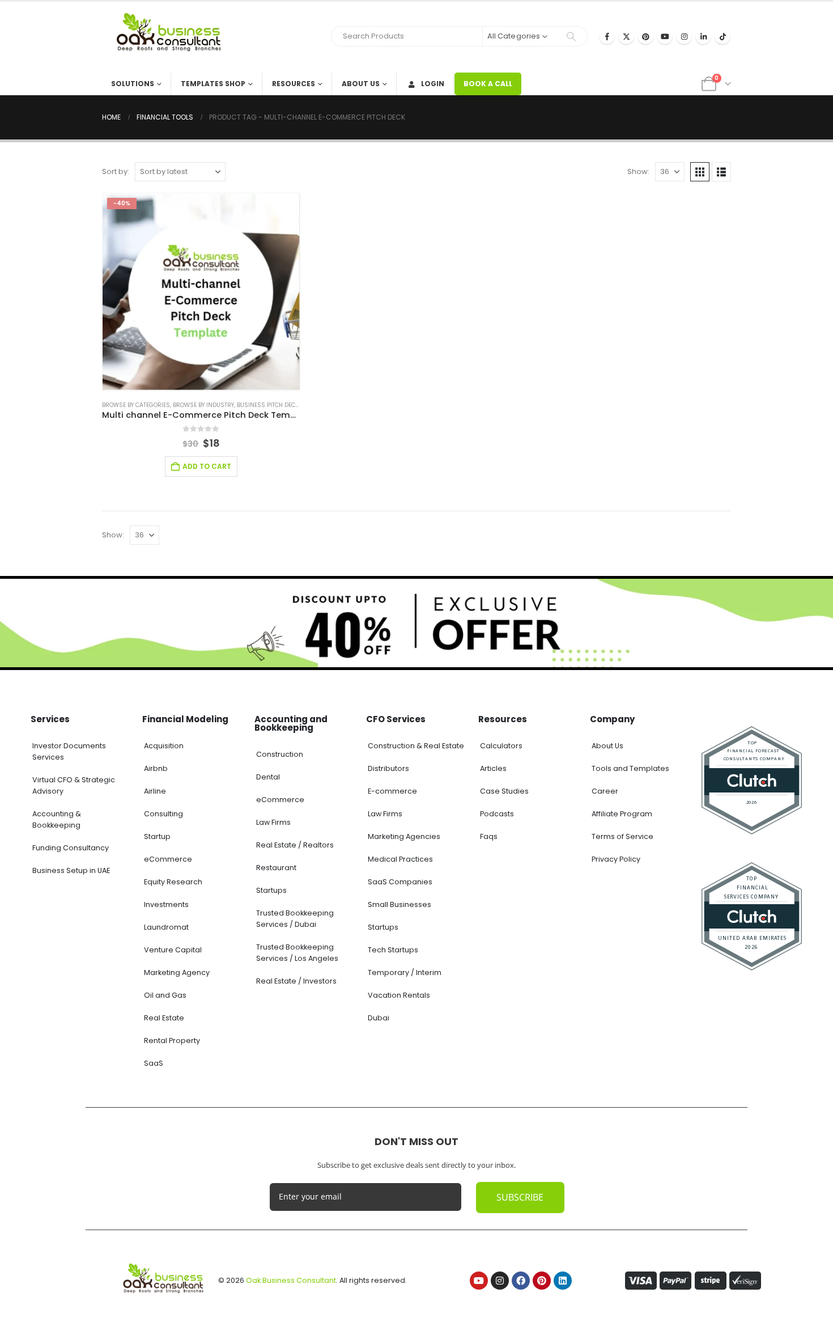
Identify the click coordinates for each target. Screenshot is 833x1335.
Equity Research (173, 882)
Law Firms (273, 822)
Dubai (378, 1018)
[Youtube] (665, 36)
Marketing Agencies (404, 836)
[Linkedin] (563, 1281)
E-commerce (392, 791)
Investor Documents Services (69, 751)
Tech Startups (393, 950)
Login (432, 83)
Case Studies (504, 791)
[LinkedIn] (703, 36)
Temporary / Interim (404, 972)
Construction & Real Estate (416, 746)
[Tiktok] (722, 36)
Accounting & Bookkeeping (56, 819)
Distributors (388, 768)
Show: (638, 171)
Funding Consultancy (70, 848)
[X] (626, 36)
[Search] (571, 36)
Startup (157, 836)
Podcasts (497, 814)
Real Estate (164, 1018)
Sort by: (115, 171)
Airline (155, 791)
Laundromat (166, 927)
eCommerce (168, 859)
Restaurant (276, 867)
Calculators (501, 746)
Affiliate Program (622, 814)
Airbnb (156, 768)
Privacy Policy (616, 859)
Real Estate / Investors (296, 981)
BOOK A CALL (488, 83)
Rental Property (172, 1040)
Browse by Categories (136, 405)
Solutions (132, 83)
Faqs (489, 836)
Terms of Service (622, 836)
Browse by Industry (203, 405)
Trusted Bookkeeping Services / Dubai (295, 918)
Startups (271, 890)
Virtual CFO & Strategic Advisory (73, 785)
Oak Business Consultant (291, 1280)
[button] (699, 171)
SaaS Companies (400, 882)
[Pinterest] (645, 36)
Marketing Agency (177, 972)
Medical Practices (400, 859)
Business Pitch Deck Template (282, 405)
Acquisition (164, 746)
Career (605, 791)
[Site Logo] (173, 37)
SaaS (153, 1063)
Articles (493, 768)
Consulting (163, 814)
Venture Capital (173, 950)
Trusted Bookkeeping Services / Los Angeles (297, 952)
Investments (166, 904)
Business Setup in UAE (71, 870)
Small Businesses (399, 904)
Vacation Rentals (399, 995)
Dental (268, 777)
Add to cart (206, 466)
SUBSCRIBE (519, 1197)
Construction (279, 754)
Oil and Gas (165, 995)
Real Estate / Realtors (295, 845)
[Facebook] (607, 36)
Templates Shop (213, 83)
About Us (361, 83)
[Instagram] (684, 36)
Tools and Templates (630, 768)
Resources (293, 83)
